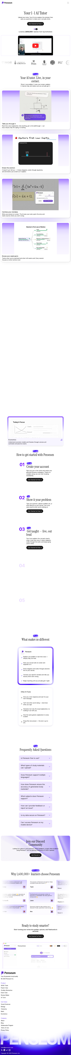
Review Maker (5, 995)
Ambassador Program (7, 1025)
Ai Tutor (3, 997)
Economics (4, 1014)
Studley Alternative (6, 990)
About (2, 1020)
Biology (3, 1006)
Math (2, 1011)
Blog (2, 1023)
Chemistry (4, 1009)
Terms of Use (5, 1028)
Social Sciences (5, 1004)
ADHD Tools (4, 985)
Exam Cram (4, 992)
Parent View (4, 988)
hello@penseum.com (7, 1047)
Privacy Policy (5, 1030)
